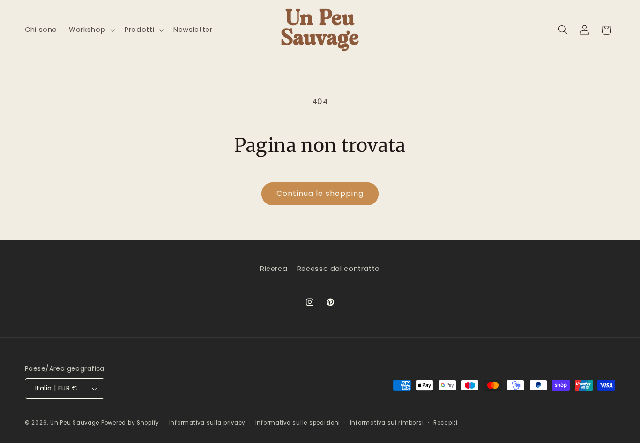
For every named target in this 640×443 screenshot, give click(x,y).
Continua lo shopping (320, 193)
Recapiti (445, 423)
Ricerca (273, 268)
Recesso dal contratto (338, 268)
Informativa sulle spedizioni (298, 423)
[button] (91, 30)
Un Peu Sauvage (74, 423)
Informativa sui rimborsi (387, 423)
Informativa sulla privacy (207, 423)
